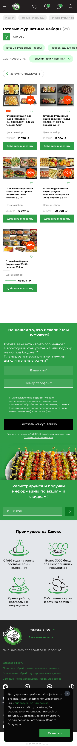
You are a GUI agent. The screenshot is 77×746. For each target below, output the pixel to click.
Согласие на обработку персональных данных (32, 673)
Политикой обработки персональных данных (38, 407)
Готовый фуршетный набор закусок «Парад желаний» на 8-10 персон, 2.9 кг (56, 120)
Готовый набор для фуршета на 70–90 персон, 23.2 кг (17, 264)
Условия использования (38, 437)
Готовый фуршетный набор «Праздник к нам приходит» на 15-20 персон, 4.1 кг (20, 120)
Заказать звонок (41, 637)
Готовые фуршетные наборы (24, 47)
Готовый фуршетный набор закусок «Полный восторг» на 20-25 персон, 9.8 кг (56, 193)
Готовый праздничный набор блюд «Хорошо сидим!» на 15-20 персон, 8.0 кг (19, 193)
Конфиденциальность (55, 434)
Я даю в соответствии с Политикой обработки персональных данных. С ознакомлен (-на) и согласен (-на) (39, 404)
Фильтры (18, 36)
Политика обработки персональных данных (31, 668)
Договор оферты (13, 662)
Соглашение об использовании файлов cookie (32, 678)
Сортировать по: (14, 58)
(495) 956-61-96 (39, 629)
